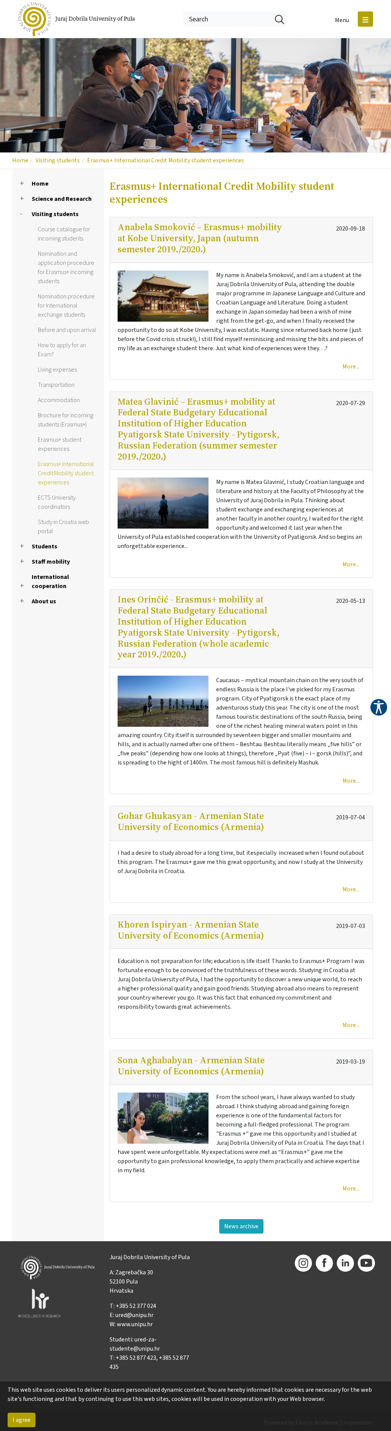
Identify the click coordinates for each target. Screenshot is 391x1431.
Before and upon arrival (67, 330)
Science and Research (62, 199)
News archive (241, 1226)
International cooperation (50, 581)
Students (44, 546)
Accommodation (59, 400)
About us (44, 601)
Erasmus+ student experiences (59, 444)
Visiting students (58, 160)
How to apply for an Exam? (62, 350)
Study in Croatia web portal (63, 526)
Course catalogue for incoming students (64, 234)
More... (351, 366)
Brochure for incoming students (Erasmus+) (65, 420)
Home (20, 160)
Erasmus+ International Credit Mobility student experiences (165, 160)
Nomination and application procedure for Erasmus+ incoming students (66, 267)
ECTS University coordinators (57, 502)
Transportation (56, 385)
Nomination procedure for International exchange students (66, 305)
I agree (22, 1420)
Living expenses (57, 369)
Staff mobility (51, 562)
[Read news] (167, 295)
